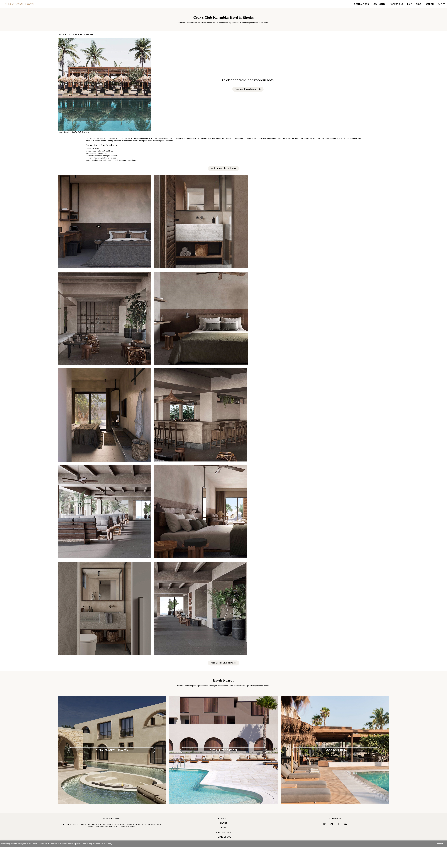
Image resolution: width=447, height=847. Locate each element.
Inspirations (396, 4)
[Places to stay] (19, 4)
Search (429, 4)
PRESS (223, 827)
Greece (70, 35)
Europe (61, 35)
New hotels (379, 4)
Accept (440, 844)
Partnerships (223, 832)
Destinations (361, 4)
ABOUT (223, 823)
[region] (223, 843)
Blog (419, 4)
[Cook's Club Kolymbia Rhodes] (104, 84)
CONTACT (223, 818)
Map (409, 4)
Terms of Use (223, 836)
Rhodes (80, 35)
